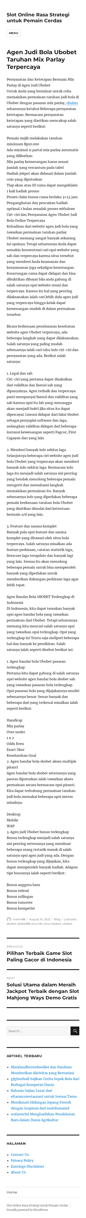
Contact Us (20, 1154)
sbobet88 (23, 923)
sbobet (11, 923)
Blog (57, 919)
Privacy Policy (22, 1160)
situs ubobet (52, 923)
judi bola (70, 919)
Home (12, 1192)
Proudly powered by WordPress (27, 1210)
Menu (13, 33)
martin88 (19, 919)
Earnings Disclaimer (27, 1166)
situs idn (37, 923)
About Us (18, 1172)
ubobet (72, 103)
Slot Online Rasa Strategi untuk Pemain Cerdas (38, 18)
